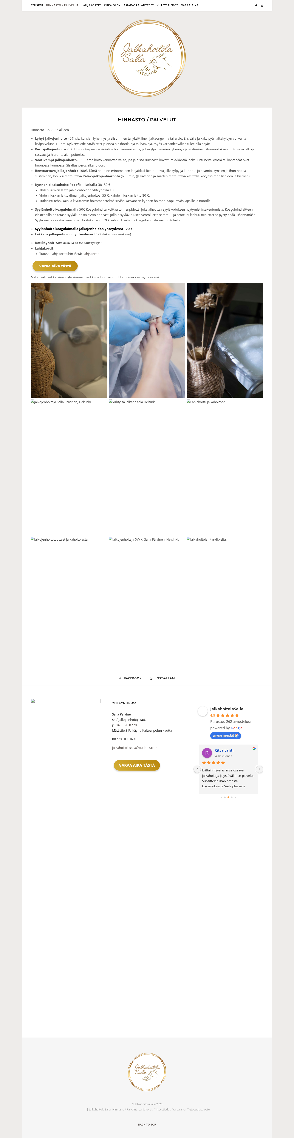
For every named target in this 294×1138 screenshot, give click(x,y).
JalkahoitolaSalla (226, 708)
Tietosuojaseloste (198, 1109)
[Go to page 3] (232, 797)
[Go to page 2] (228, 797)
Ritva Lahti (224, 750)
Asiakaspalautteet (139, 5)
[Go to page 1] (225, 797)
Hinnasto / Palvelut (62, 5)
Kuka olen (112, 5)
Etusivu (37, 5)
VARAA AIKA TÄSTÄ (137, 765)
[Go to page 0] (221, 797)
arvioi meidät (223, 735)
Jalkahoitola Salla (100, 1109)
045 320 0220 (126, 725)
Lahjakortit (91, 5)
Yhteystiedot (167, 5)
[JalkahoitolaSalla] (147, 58)
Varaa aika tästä (55, 265)
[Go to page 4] (235, 797)
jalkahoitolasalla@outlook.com (135, 747)
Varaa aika (189, 5)
